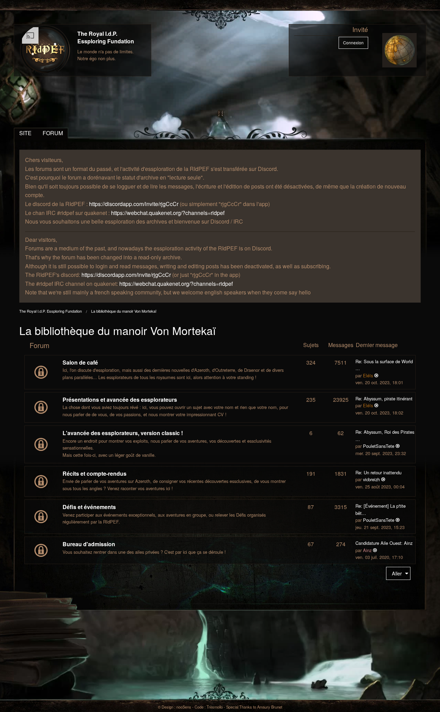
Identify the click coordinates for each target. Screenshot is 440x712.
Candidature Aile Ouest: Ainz (383, 543)
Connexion (353, 42)
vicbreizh (371, 479)
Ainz (367, 550)
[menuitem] (398, 573)
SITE (25, 133)
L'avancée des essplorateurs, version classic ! (123, 433)
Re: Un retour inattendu (378, 472)
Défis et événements (89, 507)
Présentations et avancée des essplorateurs (120, 399)
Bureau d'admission (89, 544)
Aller (397, 573)
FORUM (53, 133)
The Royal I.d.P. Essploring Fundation (105, 37)
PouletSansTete (378, 446)
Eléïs (368, 375)
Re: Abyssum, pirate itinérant (383, 398)
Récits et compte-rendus (94, 473)
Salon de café (80, 362)
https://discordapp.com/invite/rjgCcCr (133, 204)
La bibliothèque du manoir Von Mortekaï (123, 311)
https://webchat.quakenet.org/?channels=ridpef (167, 213)
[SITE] (45, 50)
